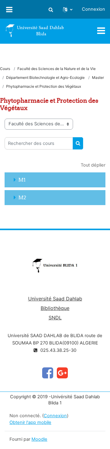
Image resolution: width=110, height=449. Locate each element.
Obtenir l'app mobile (30, 422)
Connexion (93, 9)
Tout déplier (93, 165)
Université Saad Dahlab (55, 299)
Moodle (39, 439)
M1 (22, 180)
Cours (5, 68)
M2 (22, 197)
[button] (51, 9)
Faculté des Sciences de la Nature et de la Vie (56, 68)
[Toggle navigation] (101, 30)
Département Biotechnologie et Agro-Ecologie (45, 77)
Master (98, 77)
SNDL (55, 318)
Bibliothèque (55, 308)
